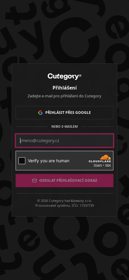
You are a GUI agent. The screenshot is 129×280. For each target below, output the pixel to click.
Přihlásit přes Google (68, 112)
